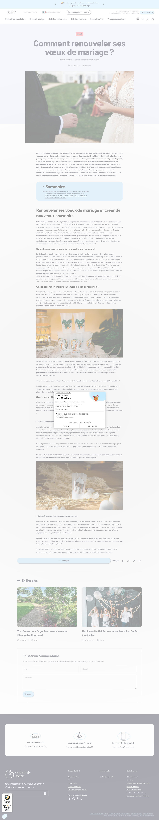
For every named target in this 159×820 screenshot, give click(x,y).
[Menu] (11, 794)
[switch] (7, 809)
